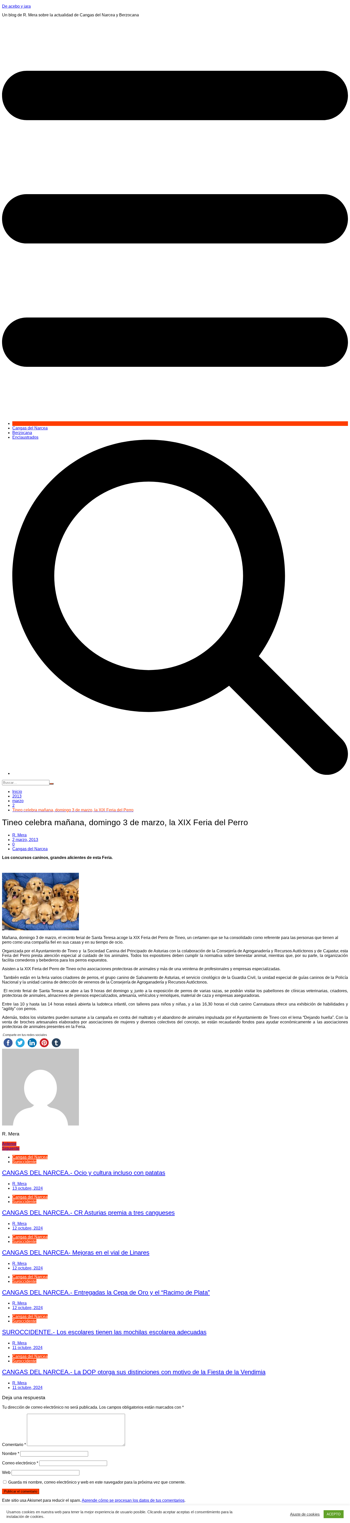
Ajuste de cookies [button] (305, 1514)
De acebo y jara (16, 6)
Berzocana (22, 433)
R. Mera (19, 835)
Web (6, 1472)
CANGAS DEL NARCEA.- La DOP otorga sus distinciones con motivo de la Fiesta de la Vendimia (133, 1372)
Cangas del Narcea (30, 428)
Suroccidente (24, 1162)
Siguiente (10, 1148)
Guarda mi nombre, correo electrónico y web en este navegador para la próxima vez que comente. (97, 1482)
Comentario (14, 1444)
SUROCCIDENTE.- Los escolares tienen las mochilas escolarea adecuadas (104, 1332)
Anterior (9, 1144)
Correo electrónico (20, 1463)
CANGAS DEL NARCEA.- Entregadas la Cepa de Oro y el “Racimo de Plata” (106, 1292)
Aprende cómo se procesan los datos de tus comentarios (133, 1500)
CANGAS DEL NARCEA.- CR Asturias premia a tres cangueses (88, 1212)
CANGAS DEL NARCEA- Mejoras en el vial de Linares (75, 1252)
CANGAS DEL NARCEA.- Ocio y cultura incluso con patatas (83, 1172)
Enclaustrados (25, 437)
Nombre (10, 1453)
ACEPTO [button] (334, 1514)
